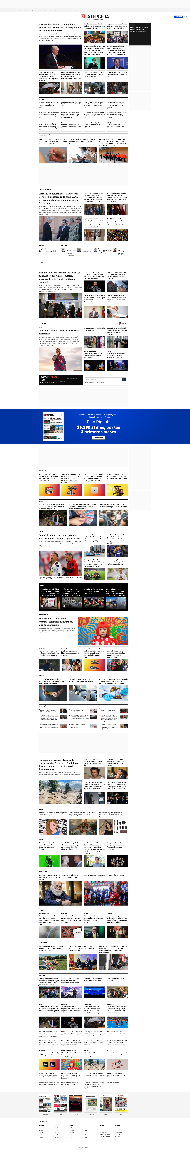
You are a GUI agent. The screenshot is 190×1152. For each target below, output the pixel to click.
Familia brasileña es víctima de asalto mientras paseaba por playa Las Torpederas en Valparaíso (116, 592)
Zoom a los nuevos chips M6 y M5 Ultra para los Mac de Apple (49, 1055)
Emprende (64, 913)
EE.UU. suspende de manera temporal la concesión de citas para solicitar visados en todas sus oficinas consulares (94, 785)
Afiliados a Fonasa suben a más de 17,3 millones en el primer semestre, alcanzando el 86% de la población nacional (59, 277)
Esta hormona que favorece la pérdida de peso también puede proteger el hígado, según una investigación (113, 681)
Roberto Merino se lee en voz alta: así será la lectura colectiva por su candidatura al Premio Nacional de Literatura (58, 877)
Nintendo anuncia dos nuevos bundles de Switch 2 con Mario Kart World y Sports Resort (49, 477)
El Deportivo (33, 10)
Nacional (13, 10)
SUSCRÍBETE (98, 438)
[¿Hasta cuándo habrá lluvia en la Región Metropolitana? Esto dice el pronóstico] (94, 88)
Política (7, 10)
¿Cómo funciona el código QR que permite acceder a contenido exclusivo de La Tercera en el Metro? (49, 592)
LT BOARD (42, 324)
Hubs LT (41, 910)
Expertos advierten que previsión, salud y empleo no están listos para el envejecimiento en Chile (83, 948)
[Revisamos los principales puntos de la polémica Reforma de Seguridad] (117, 366)
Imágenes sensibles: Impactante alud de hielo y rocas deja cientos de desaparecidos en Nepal (72, 592)
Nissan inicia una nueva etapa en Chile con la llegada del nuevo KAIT (70, 981)
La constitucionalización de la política (105, 250)
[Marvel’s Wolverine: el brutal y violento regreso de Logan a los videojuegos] (117, 490)
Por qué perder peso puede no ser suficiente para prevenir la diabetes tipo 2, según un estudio (52, 681)
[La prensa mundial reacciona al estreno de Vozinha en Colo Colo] (117, 88)
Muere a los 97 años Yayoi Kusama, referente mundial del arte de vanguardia (93, 124)
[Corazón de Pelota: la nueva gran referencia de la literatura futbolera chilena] (49, 861)
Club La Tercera (59, 10)
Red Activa (110, 913)
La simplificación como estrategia (70, 251)
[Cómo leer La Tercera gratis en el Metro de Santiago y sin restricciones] (113, 518)
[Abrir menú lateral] (2, 17)
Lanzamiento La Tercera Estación (116, 980)
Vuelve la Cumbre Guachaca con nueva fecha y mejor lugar (104, 876)
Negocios (19, 10)
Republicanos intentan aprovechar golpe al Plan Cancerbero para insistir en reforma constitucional (116, 222)
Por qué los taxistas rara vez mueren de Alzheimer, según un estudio (82, 680)
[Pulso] (60, 1112)
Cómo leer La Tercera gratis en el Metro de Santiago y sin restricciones (113, 506)
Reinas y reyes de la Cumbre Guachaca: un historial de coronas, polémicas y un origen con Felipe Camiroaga (70, 1076)
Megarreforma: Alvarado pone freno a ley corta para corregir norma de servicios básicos (117, 26)
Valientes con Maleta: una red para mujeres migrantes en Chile (82, 814)
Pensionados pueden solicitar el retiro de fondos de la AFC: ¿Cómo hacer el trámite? (79, 710)
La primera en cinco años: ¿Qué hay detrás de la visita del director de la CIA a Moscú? (116, 762)
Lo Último (50, 10)
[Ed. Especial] (90, 1112)
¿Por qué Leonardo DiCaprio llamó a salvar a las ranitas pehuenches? (93, 356)
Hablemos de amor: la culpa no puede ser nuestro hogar (53, 814)
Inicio (2, 10)
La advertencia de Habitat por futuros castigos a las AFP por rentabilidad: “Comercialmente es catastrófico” (94, 300)
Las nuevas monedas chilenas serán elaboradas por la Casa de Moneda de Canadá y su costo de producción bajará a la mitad (110, 727)
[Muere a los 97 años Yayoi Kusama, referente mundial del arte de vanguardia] (103, 631)
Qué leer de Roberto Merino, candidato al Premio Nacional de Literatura (116, 1075)
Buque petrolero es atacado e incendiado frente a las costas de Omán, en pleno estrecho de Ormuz (71, 124)
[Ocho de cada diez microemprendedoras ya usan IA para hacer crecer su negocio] (71, 932)
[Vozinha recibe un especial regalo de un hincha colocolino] (94, 603)
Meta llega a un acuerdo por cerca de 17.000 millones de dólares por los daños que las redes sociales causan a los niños (116, 787)
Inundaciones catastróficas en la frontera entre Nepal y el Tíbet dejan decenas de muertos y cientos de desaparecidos (59, 765)
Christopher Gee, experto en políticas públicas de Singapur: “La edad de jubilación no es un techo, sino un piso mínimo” (113, 949)
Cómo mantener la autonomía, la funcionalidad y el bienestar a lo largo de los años (51, 948)
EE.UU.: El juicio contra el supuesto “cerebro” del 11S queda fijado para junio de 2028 (93, 762)
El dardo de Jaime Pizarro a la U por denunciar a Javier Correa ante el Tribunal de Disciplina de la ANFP (49, 710)
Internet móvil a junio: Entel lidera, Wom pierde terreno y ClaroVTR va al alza (83, 141)
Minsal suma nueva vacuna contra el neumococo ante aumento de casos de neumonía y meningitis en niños (53, 141)
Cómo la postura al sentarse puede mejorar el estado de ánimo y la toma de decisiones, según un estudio (71, 75)
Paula (108, 1050)
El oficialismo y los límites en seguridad (47, 250)
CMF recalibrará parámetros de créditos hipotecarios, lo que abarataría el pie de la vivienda (116, 275)
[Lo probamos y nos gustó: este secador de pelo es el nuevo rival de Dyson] (113, 827)
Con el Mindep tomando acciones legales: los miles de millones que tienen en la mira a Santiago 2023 (94, 538)
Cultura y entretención (68, 1050)
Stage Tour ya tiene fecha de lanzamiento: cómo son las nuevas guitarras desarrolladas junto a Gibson (71, 479)
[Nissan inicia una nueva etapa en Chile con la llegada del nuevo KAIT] (71, 992)
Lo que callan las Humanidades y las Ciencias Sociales (122, 252)
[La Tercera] (45, 1113)
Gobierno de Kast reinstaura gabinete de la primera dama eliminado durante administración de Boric (94, 114)
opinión (41, 328)
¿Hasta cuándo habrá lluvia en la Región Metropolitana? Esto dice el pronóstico (94, 74)
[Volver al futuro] (79, 250)
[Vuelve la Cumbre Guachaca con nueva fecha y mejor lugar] (106, 893)
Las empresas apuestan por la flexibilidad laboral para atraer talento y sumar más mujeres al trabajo (117, 919)
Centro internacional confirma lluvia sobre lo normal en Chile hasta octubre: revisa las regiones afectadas (48, 76)
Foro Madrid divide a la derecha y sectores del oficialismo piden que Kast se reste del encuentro (60, 27)
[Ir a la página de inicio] (95, 16)
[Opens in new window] (75, 1112)
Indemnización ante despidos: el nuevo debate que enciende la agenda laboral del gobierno (117, 331)
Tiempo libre (43, 872)
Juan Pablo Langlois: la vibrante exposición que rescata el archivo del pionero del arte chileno (70, 846)
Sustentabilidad (44, 913)
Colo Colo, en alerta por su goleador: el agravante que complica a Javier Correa (60, 537)
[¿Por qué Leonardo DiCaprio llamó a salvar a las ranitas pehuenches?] (94, 366)
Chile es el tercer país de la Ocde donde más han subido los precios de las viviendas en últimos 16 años (117, 299)
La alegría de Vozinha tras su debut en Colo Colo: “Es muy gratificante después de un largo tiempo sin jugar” (94, 563)
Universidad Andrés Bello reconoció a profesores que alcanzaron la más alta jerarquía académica (49, 982)
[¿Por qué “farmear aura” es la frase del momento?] (60, 359)
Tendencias (87, 1004)
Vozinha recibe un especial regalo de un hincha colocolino (94, 591)
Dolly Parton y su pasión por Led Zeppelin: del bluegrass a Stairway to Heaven (70, 652)
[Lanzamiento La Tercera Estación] (117, 992)
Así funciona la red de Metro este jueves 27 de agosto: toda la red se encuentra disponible (51, 507)
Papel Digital (67, 10)
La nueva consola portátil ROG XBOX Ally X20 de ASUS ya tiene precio (49, 1083)
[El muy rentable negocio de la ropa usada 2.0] (94, 342)
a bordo (109, 351)
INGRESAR (186, 16)
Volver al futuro (87, 249)
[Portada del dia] (53, 440)
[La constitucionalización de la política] (95, 250)
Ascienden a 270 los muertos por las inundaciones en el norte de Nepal (71, 103)
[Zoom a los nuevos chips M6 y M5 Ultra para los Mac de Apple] (49, 1064)
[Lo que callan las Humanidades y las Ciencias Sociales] (115, 250)
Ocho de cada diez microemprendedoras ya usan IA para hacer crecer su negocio (71, 919)
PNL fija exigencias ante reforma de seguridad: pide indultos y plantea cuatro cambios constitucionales (116, 124)
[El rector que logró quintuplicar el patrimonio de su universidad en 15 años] (94, 932)
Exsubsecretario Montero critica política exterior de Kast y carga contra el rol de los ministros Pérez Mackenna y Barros (70, 115)
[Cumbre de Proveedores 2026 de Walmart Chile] (94, 992)
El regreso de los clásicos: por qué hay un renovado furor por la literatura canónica (116, 846)
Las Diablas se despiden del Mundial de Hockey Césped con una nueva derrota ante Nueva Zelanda (116, 1010)
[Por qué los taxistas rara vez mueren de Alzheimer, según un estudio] (83, 693)
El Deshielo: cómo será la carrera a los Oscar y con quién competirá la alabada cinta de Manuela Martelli (49, 652)
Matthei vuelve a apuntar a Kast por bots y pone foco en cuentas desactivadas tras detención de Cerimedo (116, 115)
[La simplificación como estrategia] (63, 250)
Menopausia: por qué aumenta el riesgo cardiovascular (117, 1054)
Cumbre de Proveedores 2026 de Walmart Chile (93, 980)
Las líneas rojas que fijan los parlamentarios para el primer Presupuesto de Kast (94, 26)
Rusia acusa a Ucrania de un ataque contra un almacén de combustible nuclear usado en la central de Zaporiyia (116, 105)
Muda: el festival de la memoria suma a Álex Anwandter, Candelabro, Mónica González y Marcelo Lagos (116, 653)
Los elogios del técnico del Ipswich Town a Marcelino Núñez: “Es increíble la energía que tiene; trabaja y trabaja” (116, 539)
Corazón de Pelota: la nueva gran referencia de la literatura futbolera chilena (49, 846)
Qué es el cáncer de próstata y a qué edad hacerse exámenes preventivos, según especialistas (80, 726)
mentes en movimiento (90, 351)
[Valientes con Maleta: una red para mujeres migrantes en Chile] (83, 827)
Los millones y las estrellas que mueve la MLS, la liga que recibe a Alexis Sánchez (117, 562)
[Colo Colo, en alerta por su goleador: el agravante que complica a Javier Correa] (60, 563)
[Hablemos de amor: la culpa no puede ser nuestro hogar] (53, 827)
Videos (44, 10)
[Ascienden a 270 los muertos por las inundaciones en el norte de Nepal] (94, 1064)
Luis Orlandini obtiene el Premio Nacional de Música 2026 (70, 1083)
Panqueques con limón (113, 1082)
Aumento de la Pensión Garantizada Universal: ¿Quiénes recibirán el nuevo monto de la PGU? (82, 507)
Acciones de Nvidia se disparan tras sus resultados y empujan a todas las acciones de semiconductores (48, 104)
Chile (40, 1004)
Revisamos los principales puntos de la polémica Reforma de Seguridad (116, 356)
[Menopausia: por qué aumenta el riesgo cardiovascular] (117, 1064)
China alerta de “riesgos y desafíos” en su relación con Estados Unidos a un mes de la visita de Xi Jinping (93, 104)
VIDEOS (42, 586)
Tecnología (25, 10)
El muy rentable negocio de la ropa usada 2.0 (94, 329)
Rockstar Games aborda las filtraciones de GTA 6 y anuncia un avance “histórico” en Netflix (48, 1075)
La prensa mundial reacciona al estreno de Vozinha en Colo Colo (117, 74)
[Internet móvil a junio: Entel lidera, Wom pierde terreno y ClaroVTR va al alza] (83, 155)
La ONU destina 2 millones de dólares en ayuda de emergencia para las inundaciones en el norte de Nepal (49, 114)
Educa (86, 913)
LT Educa (75, 10)
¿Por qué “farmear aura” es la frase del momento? (59, 332)
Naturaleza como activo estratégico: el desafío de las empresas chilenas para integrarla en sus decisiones (49, 920)
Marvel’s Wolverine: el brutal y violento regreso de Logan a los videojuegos (117, 476)
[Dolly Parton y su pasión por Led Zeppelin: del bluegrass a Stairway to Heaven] (71, 665)
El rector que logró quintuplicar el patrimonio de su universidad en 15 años (94, 919)
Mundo (39, 10)
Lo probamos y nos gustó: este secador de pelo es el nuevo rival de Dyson (112, 815)
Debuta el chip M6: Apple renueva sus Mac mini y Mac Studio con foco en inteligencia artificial (93, 477)
